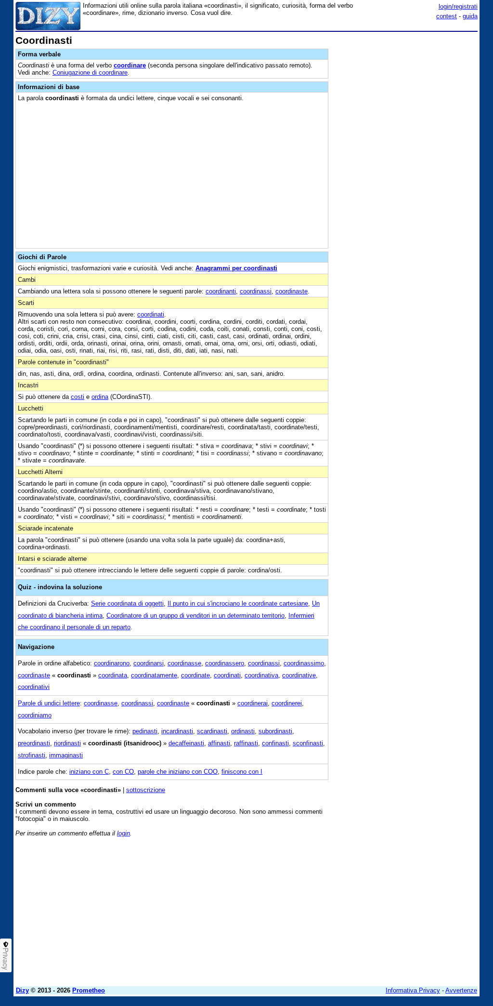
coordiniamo (35, 715)
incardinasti (177, 731)
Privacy (6, 959)
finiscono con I (241, 771)
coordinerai (252, 703)
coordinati (150, 314)
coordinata (112, 675)
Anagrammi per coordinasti (236, 268)
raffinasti (246, 743)
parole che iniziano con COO (178, 771)
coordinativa (261, 675)
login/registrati (458, 6)
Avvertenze (461, 990)
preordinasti (34, 743)
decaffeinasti (186, 743)
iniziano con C (89, 771)
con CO (123, 771)
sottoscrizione (145, 790)
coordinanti (221, 291)
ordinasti (243, 731)
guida (470, 16)
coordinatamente (154, 675)
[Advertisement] (405, 95)
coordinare (130, 65)
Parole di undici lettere (49, 703)
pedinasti (144, 731)
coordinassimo (304, 663)
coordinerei (287, 703)
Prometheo (88, 990)
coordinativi (34, 686)
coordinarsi (148, 663)
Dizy (22, 990)
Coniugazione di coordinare (90, 72)
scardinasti (212, 731)
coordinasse (184, 663)
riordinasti (67, 743)
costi (77, 396)
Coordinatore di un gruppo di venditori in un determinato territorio (195, 615)
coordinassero (224, 663)
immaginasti (66, 755)
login (123, 833)
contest (446, 16)
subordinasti (275, 731)
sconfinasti (308, 743)
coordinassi (256, 291)
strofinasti (31, 755)
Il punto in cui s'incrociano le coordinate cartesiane (238, 603)
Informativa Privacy (413, 990)
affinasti (219, 743)
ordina (99, 396)
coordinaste (291, 291)
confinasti (275, 743)
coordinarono (112, 663)
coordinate (195, 675)
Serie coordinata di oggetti (127, 603)
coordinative (299, 675)
